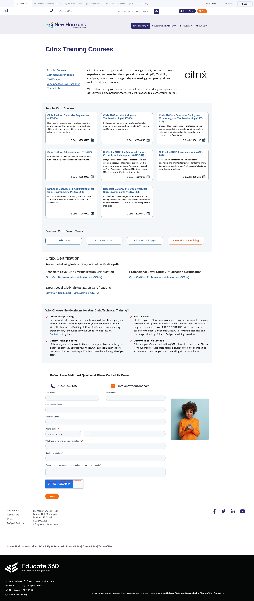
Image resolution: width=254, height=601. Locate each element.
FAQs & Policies (15, 523)
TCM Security (94, 4)
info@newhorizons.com (45, 524)
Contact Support (227, 4)
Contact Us (13, 515)
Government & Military (163, 25)
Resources (185, 25)
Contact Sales (210, 4)
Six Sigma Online (75, 4)
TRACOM (110, 4)
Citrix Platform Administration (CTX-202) (69, 152)
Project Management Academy (49, 4)
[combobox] (135, 11)
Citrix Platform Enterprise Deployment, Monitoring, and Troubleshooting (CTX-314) (181, 118)
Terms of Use (105, 546)
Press (10, 519)
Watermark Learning (139, 4)
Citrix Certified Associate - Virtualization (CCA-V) (73, 277)
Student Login (14, 510)
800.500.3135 (62, 11)
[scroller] (249, 597)
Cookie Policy (89, 546)
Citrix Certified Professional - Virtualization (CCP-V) (159, 277)
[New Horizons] (66, 24)
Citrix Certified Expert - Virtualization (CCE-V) (72, 293)
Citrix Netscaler (104, 240)
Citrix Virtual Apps (145, 240)
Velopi (122, 4)
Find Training (140, 25)
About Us (200, 25)
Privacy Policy (73, 546)
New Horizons (24, 4)
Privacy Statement (176, 593)
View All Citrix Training (186, 240)
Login (246, 4)
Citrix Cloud (64, 240)
